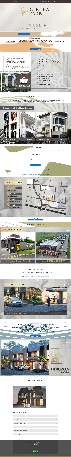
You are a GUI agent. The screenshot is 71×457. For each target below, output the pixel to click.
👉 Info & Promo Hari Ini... (35, 336)
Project (57, 1)
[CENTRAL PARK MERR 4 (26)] (35, 375)
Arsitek (54, 1)
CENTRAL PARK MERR (48, 1)
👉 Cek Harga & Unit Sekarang (23, 34)
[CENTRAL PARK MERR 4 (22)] (35, 318)
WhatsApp (36, 451)
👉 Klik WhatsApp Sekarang (35, 49)
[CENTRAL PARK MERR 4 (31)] (35, 263)
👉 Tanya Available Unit (35, 164)
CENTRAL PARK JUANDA (41, 1)
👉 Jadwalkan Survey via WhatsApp (35, 219)
